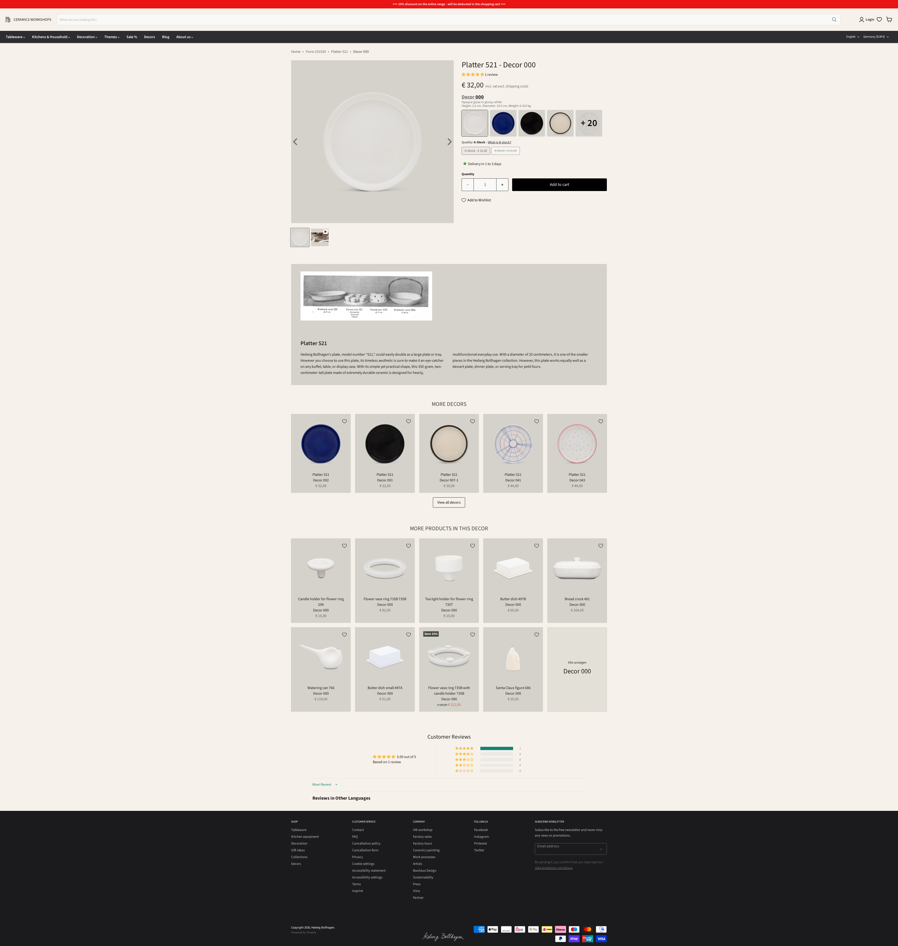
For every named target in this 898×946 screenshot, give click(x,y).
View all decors (449, 502)
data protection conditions (553, 867)
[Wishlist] (879, 19)
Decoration (86, 37)
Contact (358, 829)
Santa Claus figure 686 (513, 687)
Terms (356, 884)
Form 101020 (316, 52)
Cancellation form (365, 850)
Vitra (416, 890)
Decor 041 (513, 480)
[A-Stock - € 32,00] (476, 156)
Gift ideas (298, 850)
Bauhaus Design (424, 870)
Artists (417, 863)
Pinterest (480, 843)
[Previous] (296, 141)
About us (183, 37)
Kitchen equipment (305, 836)
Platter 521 (339, 52)
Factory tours (422, 843)
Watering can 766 (321, 687)
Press (416, 884)
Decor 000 (321, 610)
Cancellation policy (366, 843)
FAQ (355, 836)
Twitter (479, 850)
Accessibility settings (367, 877)
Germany (874, 37)
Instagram (481, 836)
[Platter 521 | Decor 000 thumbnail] (300, 237)
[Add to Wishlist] (344, 421)
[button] (473, 74)
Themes (111, 37)
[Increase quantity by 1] (502, 184)
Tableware (14, 37)
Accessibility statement (369, 870)
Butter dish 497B (513, 599)
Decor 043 (577, 480)
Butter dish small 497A (385, 687)
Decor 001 (385, 480)
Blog (165, 37)
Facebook (481, 829)
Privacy (357, 857)
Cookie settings (363, 863)
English (850, 37)
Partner (418, 897)
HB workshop (422, 829)
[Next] (449, 141)
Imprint (357, 890)
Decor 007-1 (449, 480)
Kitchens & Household (50, 37)
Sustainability (423, 877)
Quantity (468, 174)
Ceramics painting (426, 850)
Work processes (424, 857)
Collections (299, 857)
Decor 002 (321, 480)
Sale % (132, 37)
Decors (149, 37)
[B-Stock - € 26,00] (506, 156)
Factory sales (422, 836)
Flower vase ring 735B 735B (385, 599)
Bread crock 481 (577, 599)
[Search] (834, 19)
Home (296, 52)
